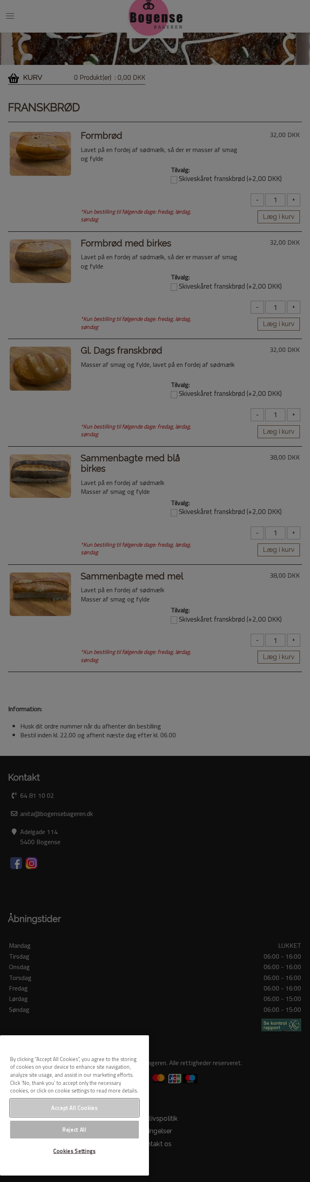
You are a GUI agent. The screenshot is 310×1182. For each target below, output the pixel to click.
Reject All (74, 1130)
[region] (74, 1105)
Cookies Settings (74, 1151)
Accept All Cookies (74, 1108)
